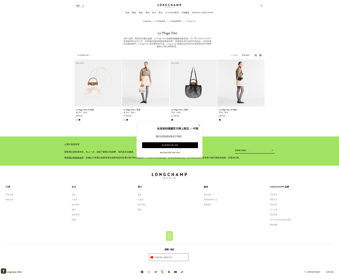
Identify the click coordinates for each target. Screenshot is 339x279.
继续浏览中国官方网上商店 (170, 153)
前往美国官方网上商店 (170, 145)
